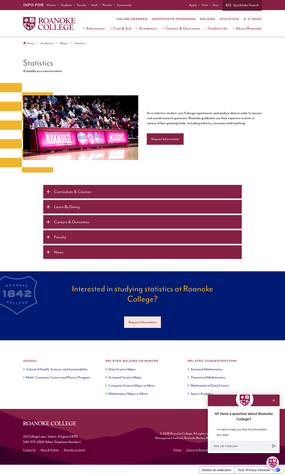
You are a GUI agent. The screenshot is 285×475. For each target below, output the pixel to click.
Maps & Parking (50, 450)
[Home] (49, 24)
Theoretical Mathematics (208, 377)
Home (30, 43)
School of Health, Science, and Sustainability (57, 369)
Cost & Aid (122, 28)
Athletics (229, 19)
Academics (148, 28)
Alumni (51, 5)
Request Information (165, 139)
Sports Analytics (202, 393)
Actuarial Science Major (125, 377)
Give (215, 5)
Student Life (218, 28)
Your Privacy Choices (254, 470)
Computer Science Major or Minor (131, 385)
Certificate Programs (173, 19)
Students (66, 5)
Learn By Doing (67, 206)
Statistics (79, 43)
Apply (193, 5)
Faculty (81, 5)
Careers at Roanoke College (202, 450)
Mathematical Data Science (210, 385)
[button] (244, 446)
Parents (107, 5)
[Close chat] (274, 400)
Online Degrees (131, 19)
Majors (207, 19)
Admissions (95, 28)
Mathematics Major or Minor (128, 393)
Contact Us (29, 450)
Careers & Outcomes (183, 28)
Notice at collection (216, 470)
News (58, 252)
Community (124, 5)
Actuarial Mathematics (207, 369)
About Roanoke (249, 28)
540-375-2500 (33, 442)
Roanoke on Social (74, 450)
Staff (94, 5)
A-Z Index (253, 19)
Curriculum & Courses (72, 191)
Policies (177, 450)
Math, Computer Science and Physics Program (58, 377)
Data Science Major (122, 369)
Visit (205, 5)
